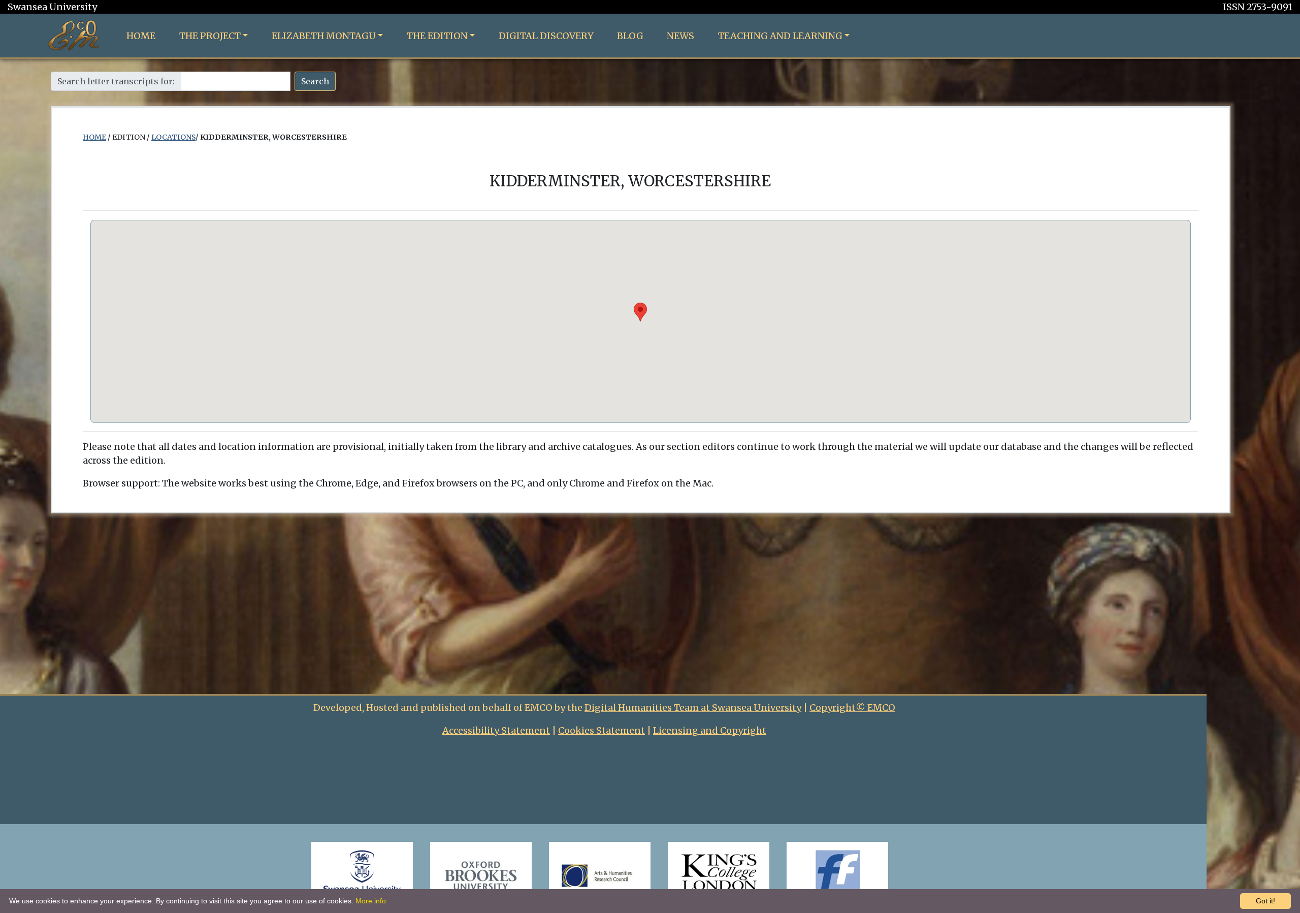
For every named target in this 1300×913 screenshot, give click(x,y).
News (680, 36)
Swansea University (52, 7)
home (94, 137)
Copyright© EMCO (852, 707)
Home (140, 36)
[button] (640, 312)
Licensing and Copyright (709, 730)
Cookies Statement (601, 730)
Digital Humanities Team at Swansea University (692, 707)
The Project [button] (210, 36)
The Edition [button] (437, 36)
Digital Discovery (546, 36)
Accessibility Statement (496, 730)
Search (315, 81)
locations (173, 137)
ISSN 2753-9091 (1257, 7)
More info (370, 901)
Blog (630, 36)
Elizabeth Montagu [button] (324, 36)
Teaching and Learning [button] (780, 36)
